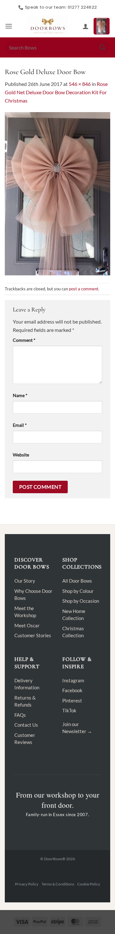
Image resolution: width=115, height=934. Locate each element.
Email (20, 425)
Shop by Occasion (80, 601)
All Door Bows (77, 581)
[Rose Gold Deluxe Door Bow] (57, 193)
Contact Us (26, 725)
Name (20, 395)
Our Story (24, 581)
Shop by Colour (78, 591)
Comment (24, 340)
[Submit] (102, 47)
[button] (8, 26)
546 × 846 (80, 84)
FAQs (20, 715)
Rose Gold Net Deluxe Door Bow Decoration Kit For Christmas (56, 92)
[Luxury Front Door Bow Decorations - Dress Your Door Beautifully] (47, 26)
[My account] (85, 26)
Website (21, 454)
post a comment (83, 288)
